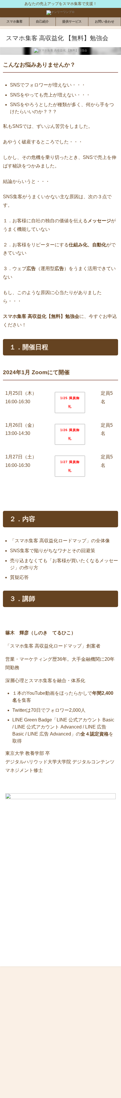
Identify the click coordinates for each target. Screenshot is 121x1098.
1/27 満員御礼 (70, 466)
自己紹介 (42, 21)
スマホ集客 (14, 21)
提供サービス (72, 21)
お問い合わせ (104, 21)
